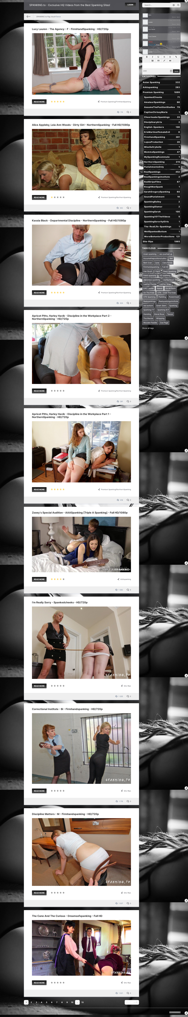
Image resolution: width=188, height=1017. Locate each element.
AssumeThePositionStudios (162, 107)
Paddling (162, 297)
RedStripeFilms (162, 181)
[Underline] (159, 56)
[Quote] (170, 60)
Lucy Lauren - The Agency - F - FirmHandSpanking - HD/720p (70, 29)
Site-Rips (127, 686)
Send (176, 71)
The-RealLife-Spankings (162, 226)
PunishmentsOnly (162, 167)
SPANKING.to (49, 1012)
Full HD (165, 267)
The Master (148, 318)
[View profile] (145, 14)
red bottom (148, 305)
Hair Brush (147, 271)
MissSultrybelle (162, 147)
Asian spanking (149, 254)
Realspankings (149, 301)
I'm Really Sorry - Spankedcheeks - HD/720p (60, 602)
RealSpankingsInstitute (162, 177)
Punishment (174, 297)
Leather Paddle (149, 284)
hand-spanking (149, 275)
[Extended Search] (173, 5)
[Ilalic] (153, 56)
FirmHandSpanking (123, 102)
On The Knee (148, 293)
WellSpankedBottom (162, 231)
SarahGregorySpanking (162, 191)
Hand (157, 271)
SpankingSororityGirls (162, 221)
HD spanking (164, 275)
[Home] (28, 16)
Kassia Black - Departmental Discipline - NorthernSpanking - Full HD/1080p (79, 220)
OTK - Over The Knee (166, 293)
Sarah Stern (161, 305)
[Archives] (171, 71)
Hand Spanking (169, 271)
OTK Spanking (149, 297)
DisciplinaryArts (162, 122)
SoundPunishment (162, 196)
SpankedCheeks (162, 97)
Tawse (170, 314)
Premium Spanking (108, 102)
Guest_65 (151, 20)
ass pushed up (165, 254)
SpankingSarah (162, 211)
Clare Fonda (167, 263)
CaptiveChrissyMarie (162, 112)
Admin (150, 41)
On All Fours (170, 288)
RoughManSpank (162, 186)
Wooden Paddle (150, 323)
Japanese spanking (151, 280)
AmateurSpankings (162, 102)
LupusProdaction (162, 142)
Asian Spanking (161, 82)
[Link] (176, 56)
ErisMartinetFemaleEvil (162, 132)
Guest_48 (151, 27)
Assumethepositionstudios (155, 258)
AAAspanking (125, 579)
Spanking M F (163, 310)
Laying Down (168, 280)
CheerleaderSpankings (162, 117)
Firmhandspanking (151, 267)
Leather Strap (165, 284)
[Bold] (147, 56)
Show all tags (148, 328)
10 (72, 1002)
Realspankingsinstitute (168, 301)
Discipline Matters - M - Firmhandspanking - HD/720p (65, 814)
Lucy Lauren (148, 288)
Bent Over (147, 263)
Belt (171, 258)
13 (82, 1002)
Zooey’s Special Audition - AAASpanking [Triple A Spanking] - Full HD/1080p (80, 512)
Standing (147, 314)
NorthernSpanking (123, 197)
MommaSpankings (162, 152)
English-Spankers (162, 127)
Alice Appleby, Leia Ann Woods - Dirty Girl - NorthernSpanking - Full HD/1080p (81, 124)
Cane (157, 263)
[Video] (158, 60)
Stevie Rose (159, 314)
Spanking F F (148, 310)
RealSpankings (162, 172)
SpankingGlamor (162, 206)
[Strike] (164, 56)
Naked (159, 288)
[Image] (153, 60)
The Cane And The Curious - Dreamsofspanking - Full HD (67, 916)
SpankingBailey (162, 201)
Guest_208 (151, 50)
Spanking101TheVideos (162, 216)
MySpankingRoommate (162, 157)
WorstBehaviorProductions (162, 236)
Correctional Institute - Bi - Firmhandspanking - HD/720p (67, 709)
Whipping (160, 318)
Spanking (173, 305)
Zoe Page (164, 323)
